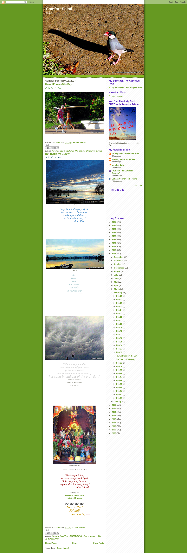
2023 (114, 232)
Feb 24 (119, 310)
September (119, 268)
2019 (114, 247)
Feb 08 (119, 373)
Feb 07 (119, 377)
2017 (114, 254)
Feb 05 (119, 384)
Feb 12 (119, 352)
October (118, 264)
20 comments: (78, 528)
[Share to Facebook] (54, 147)
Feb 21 (119, 320)
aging (62, 151)
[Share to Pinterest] (57, 147)
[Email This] (46, 147)
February (118, 292)
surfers (99, 151)
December (119, 257)
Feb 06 (119, 380)
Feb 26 (119, 303)
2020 (114, 243)
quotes (93, 536)
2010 (114, 426)
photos (86, 536)
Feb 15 (119, 342)
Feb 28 (119, 296)
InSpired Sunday (74, 498)
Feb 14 (119, 345)
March (117, 289)
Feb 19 (119, 327)
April (116, 285)
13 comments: (79, 142)
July (116, 275)
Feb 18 (119, 331)
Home (74, 543)
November (119, 261)
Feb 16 (119, 338)
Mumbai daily (118, 165)
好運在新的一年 (52, 538)
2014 (114, 412)
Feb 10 (119, 366)
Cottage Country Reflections (124, 179)
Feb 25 (119, 306)
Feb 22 (119, 317)
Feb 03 (119, 391)
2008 (114, 433)
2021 (114, 240)
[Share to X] (52, 147)
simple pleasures (87, 151)
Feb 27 (119, 299)
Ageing (55, 151)
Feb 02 (119, 394)
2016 (114, 405)
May (116, 282)
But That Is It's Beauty (57, 154)
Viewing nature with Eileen (124, 159)
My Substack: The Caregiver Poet (127, 88)
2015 (114, 408)
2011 (114, 423)
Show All (138, 186)
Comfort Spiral (59, 9)
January (118, 401)
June (116, 278)
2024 (114, 229)
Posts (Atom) (63, 548)
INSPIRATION (72, 151)
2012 (114, 419)
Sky (99, 536)
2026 (114, 222)
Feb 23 (119, 313)
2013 (114, 415)
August (117, 271)
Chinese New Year (60, 536)
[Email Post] (74, 145)
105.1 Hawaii (117, 96)
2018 (114, 250)
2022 (114, 236)
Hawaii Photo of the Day (58, 84)
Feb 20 (119, 324)
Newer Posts (51, 543)
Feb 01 (119, 398)
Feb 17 (119, 335)
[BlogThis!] (49, 147)
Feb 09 (119, 370)
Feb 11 (119, 363)
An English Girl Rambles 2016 (125, 154)
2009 (114, 430)
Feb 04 (119, 387)
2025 (114, 225)
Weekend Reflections (74, 495)
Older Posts (98, 543)
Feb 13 (119, 349)
